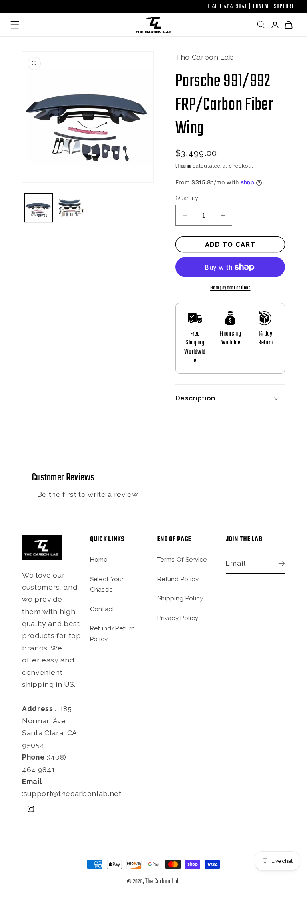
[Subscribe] (279, 563)
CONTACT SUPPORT (273, 7)
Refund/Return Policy (112, 634)
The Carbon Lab (162, 881)
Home (99, 559)
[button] (15, 25)
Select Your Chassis (107, 585)
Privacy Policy (177, 618)
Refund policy (178, 579)
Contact (102, 609)
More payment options (230, 288)
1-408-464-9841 (227, 7)
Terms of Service (182, 559)
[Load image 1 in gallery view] (38, 208)
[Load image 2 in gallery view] (71, 208)
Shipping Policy (180, 598)
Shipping (183, 166)
